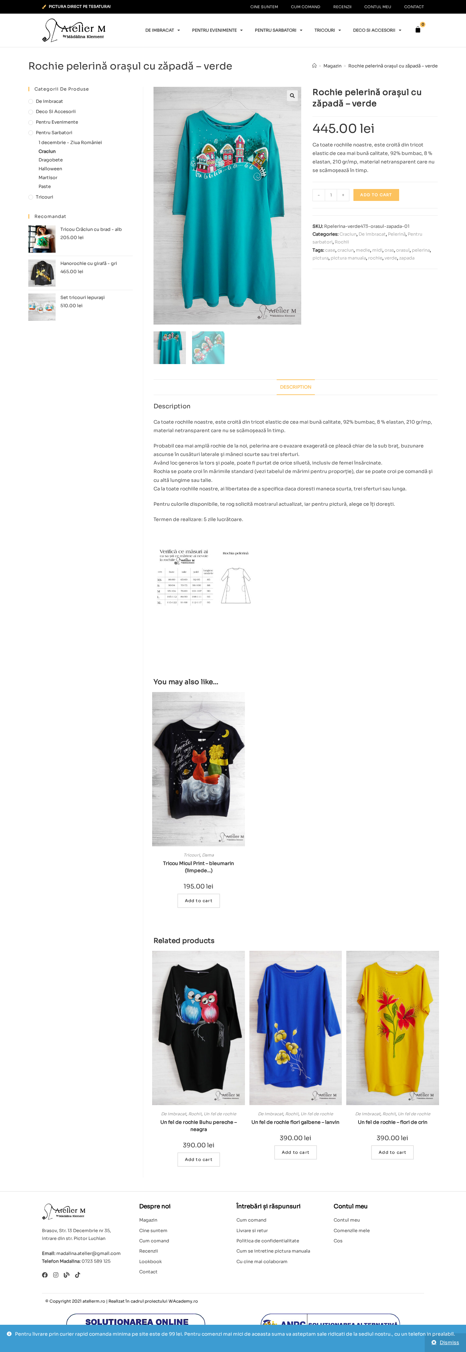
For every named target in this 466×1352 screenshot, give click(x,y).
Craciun (347, 234)
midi (377, 250)
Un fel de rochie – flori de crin (392, 1122)
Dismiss (449, 1342)
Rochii (342, 242)
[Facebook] (45, 1275)
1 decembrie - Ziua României (70, 142)
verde (390, 258)
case (330, 250)
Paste (45, 186)
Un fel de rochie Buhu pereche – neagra (198, 1125)
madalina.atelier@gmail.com (88, 1253)
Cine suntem (264, 6)
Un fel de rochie (220, 1113)
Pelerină (397, 234)
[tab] (296, 387)
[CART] (417, 29)
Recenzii (342, 6)
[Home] (314, 66)
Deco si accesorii (374, 30)
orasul (403, 250)
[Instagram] (56, 1275)
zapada (406, 258)
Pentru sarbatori (275, 30)
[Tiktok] (78, 1275)
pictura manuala (348, 258)
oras (389, 250)
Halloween (50, 169)
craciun (345, 250)
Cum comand (305, 6)
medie (363, 250)
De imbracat (159, 30)
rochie (375, 258)
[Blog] (67, 1275)
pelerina (421, 250)
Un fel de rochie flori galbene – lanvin (295, 1122)
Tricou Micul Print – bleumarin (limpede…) (198, 867)
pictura (320, 258)
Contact (414, 6)
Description (295, 387)
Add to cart (376, 194)
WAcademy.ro (183, 1301)
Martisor (48, 177)
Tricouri (325, 30)
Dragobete (51, 160)
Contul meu (377, 6)
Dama (208, 855)
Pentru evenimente (214, 30)
